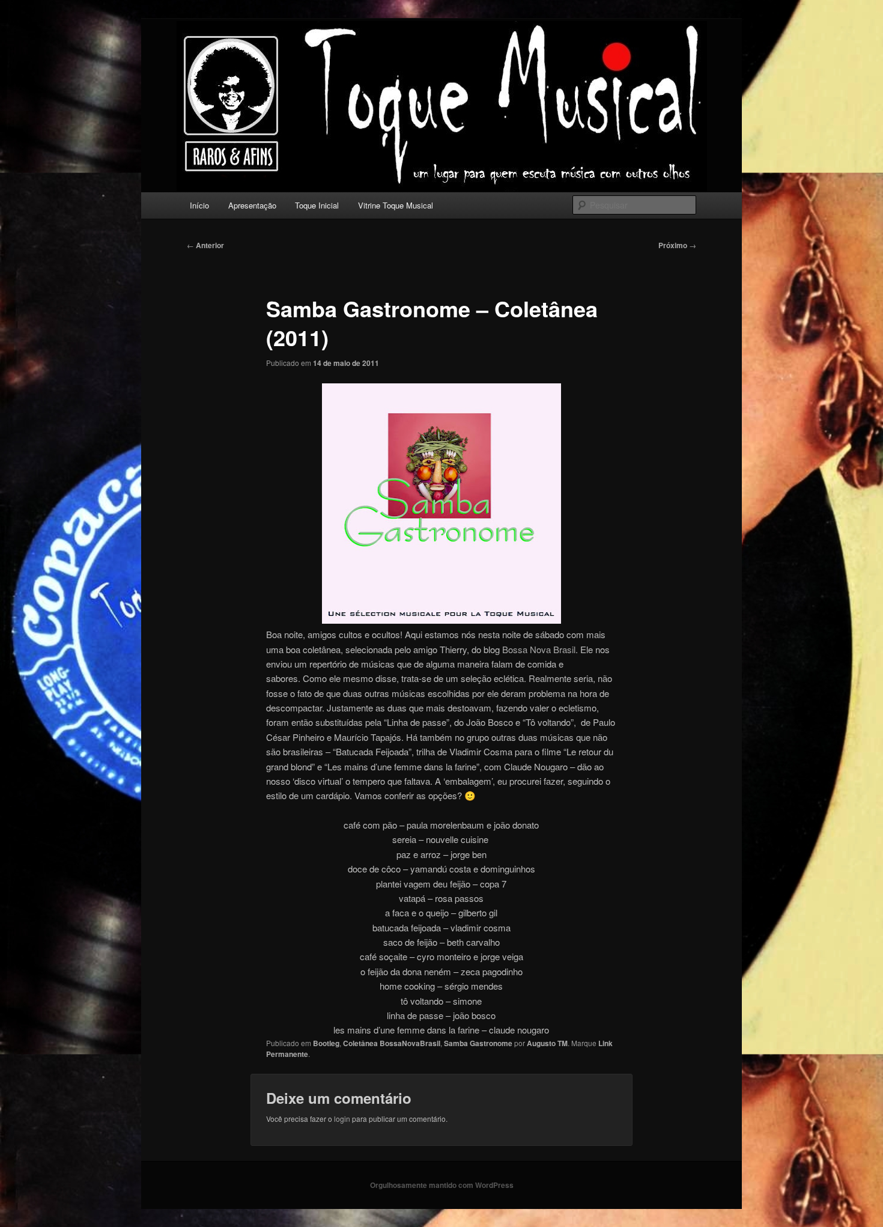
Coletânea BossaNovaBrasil (391, 1043)
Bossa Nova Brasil (538, 649)
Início (199, 205)
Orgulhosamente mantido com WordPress (442, 1185)
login (342, 1118)
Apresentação (252, 205)
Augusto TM (547, 1043)
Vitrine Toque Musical (395, 205)
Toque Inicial (317, 205)
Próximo (677, 245)
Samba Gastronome (478, 1043)
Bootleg (326, 1043)
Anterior (205, 245)
